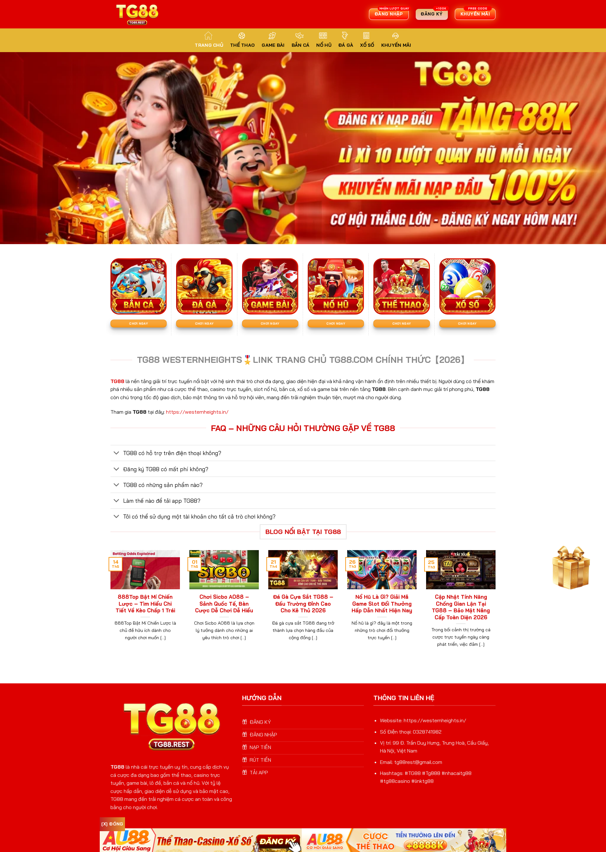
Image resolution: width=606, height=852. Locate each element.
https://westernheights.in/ (197, 412)
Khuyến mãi (396, 45)
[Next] (497, 606)
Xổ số (367, 45)
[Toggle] (116, 453)
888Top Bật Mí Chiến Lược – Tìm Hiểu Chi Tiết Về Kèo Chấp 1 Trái (145, 603)
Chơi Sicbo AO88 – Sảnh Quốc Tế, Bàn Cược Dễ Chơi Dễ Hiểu (224, 603)
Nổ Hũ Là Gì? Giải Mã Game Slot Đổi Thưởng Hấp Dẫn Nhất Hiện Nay (382, 603)
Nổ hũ (323, 45)
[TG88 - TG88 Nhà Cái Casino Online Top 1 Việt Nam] (137, 14)
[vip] (569, 565)
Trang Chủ (209, 45)
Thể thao (242, 45)
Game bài (273, 45)
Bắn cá (301, 45)
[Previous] (109, 606)
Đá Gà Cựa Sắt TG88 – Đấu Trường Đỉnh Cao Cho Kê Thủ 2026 (303, 603)
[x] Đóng (112, 824)
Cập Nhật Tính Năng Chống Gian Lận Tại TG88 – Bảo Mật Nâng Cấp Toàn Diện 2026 (461, 607)
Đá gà (345, 45)
